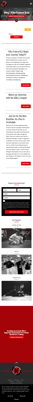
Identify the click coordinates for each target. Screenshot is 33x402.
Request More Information (16, 16)
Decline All (22, 396)
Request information (16, 337)
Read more (26, 85)
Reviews (10, 380)
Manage (16, 399)
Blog (22, 380)
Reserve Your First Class (16, 383)
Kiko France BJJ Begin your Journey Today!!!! (17, 53)
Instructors (16, 380)
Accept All (10, 396)
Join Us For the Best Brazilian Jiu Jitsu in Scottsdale (16, 119)
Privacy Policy (20, 391)
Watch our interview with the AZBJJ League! (16, 96)
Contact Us (19, 381)
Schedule (12, 381)
